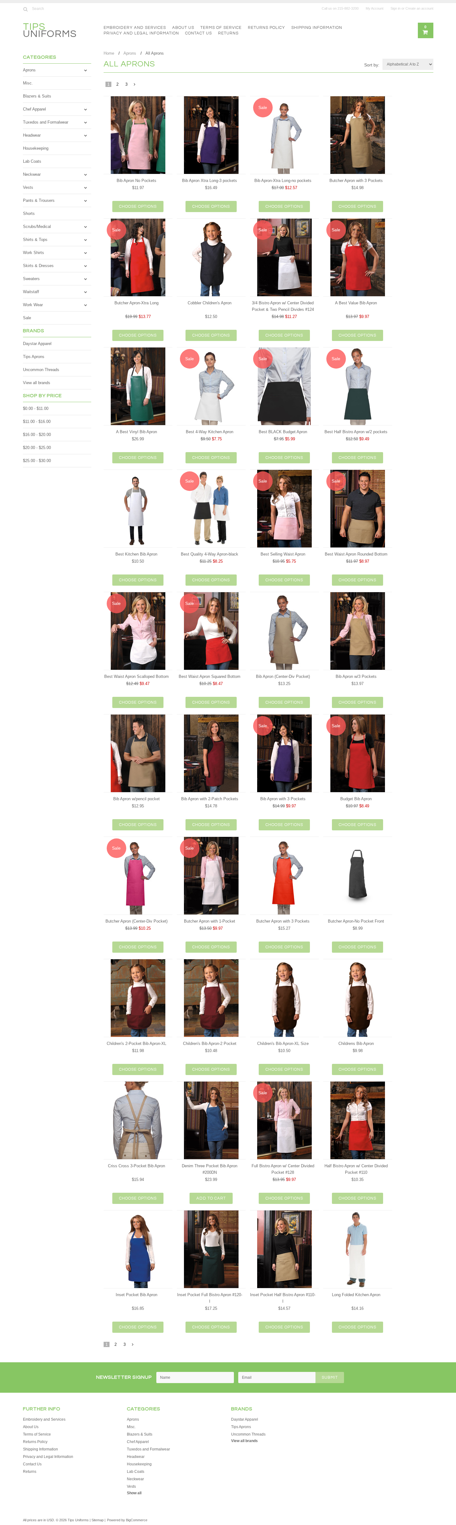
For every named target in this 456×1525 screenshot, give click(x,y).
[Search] (25, 9)
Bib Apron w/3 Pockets (356, 676)
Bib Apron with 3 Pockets (283, 799)
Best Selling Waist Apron (283, 554)
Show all (134, 1493)
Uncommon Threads (41, 369)
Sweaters (31, 278)
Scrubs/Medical (37, 226)
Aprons (29, 70)
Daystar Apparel (37, 343)
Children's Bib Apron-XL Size (283, 1043)
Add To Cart (211, 1198)
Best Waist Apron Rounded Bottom (356, 554)
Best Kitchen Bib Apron (136, 554)
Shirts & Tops (35, 239)
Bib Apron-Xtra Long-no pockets (282, 180)
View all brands (36, 382)
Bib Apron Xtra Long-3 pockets (209, 180)
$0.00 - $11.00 (35, 408)
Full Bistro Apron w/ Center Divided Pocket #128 (283, 1169)
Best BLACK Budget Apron (283, 431)
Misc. (28, 83)
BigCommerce (136, 1520)
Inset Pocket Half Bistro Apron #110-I (282, 1298)
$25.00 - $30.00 (37, 460)
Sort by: (371, 64)
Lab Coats (32, 161)
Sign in (395, 8)
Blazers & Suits (37, 96)
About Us (183, 27)
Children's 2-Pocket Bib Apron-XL (136, 1043)
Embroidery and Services (135, 27)
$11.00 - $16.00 (37, 421)
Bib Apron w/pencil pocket (136, 799)
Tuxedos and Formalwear (45, 122)
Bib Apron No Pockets (136, 180)
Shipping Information (316, 27)
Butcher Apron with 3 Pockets (356, 180)
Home (109, 53)
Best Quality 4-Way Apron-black (209, 554)
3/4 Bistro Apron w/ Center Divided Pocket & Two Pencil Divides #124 (283, 306)
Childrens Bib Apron (356, 1043)
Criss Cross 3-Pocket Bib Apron (136, 1166)
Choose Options (138, 206)
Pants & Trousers (39, 200)
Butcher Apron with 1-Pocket (209, 921)
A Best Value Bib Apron (356, 303)
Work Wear (33, 304)
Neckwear (32, 174)
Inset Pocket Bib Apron (136, 1294)
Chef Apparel (34, 109)
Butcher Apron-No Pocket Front (356, 921)
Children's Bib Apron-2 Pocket (209, 1043)
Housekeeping (35, 148)
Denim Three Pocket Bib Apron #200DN (209, 1169)
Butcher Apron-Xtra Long (136, 303)
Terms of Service (221, 27)
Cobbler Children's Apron (209, 303)
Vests (28, 187)
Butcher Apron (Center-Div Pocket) (136, 921)
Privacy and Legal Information (141, 33)
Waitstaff (31, 291)
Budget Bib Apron (356, 799)
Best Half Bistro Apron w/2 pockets (355, 431)
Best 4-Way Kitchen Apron (209, 431)
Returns (228, 33)
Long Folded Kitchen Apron (356, 1294)
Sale (27, 317)
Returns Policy (266, 27)
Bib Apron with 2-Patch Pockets (209, 799)
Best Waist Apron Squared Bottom (209, 676)
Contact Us (198, 33)
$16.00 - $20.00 (37, 434)
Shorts (29, 213)
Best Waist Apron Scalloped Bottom (136, 676)
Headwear (32, 135)
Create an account (419, 8)
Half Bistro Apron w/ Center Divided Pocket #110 (356, 1169)
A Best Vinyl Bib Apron (136, 431)
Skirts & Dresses (38, 265)
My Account (374, 8)
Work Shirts (33, 252)
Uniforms (50, 31)
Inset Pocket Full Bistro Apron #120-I (209, 1298)
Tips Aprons (33, 356)
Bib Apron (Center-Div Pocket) (283, 676)
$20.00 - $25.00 (37, 447)
